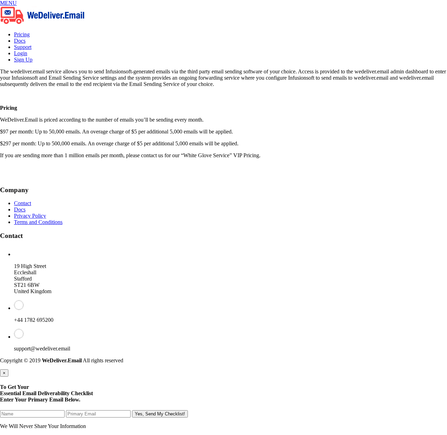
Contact (22, 203)
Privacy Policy (30, 216)
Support (22, 47)
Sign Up (23, 60)
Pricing (22, 34)
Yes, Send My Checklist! (160, 413)
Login (20, 53)
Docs (19, 41)
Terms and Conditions (38, 222)
